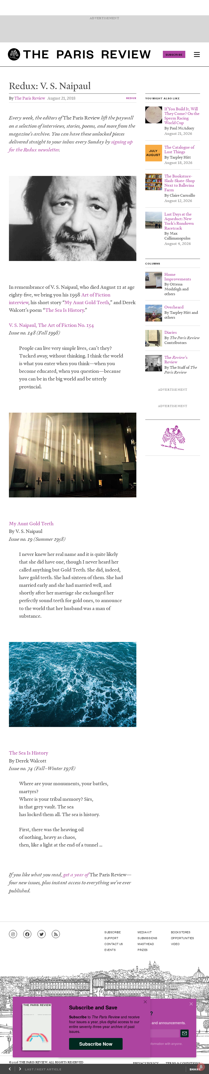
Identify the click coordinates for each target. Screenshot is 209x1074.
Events (110, 949)
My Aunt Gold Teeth (86, 302)
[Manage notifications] (197, 1063)
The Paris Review (29, 98)
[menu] (196, 54)
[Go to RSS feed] (56, 934)
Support (111, 938)
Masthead (146, 943)
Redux (131, 98)
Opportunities (182, 938)
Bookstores (181, 932)
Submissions (148, 938)
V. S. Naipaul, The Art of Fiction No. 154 (51, 325)
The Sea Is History (64, 310)
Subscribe (174, 54)
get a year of (75, 874)
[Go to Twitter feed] (41, 934)
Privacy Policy (146, 1063)
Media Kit (145, 932)
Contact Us (113, 943)
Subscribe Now (95, 1044)
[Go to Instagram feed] (13, 934)
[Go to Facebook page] (27, 934)
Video (175, 943)
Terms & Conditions (183, 1063)
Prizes (143, 949)
